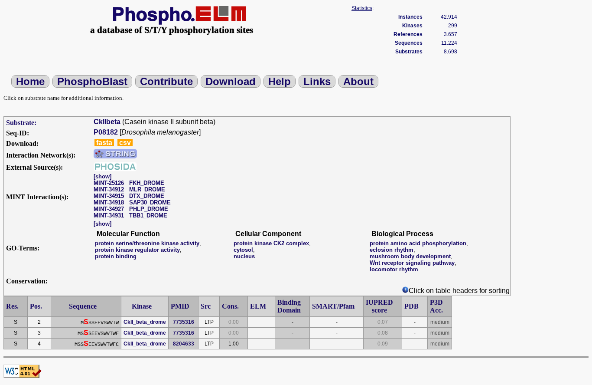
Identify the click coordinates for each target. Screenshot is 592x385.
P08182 (106, 132)
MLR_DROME (147, 189)
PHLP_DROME (148, 209)
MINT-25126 (109, 183)
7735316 (183, 322)
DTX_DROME (146, 196)
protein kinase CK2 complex (271, 243)
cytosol (243, 250)
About (358, 81)
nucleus (244, 256)
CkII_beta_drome (145, 322)
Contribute (166, 81)
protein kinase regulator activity (137, 250)
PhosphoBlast (92, 81)
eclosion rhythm (391, 250)
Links (317, 81)
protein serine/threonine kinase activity (147, 243)
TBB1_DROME (148, 215)
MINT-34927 (109, 209)
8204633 (183, 344)
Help (279, 81)
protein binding (116, 256)
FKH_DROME (146, 183)
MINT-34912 (109, 189)
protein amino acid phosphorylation (418, 243)
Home (30, 81)
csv (125, 142)
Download (230, 81)
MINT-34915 (109, 196)
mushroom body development (410, 256)
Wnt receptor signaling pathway (412, 263)
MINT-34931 (109, 215)
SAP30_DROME (150, 202)
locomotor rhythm (394, 269)
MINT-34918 (109, 202)
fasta (104, 142)
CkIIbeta (107, 121)
